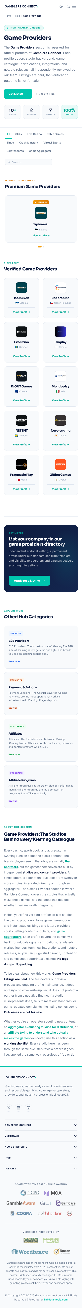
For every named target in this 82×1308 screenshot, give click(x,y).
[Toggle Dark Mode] (61, 6)
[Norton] (62, 1251)
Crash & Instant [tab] (28, 142)
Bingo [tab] (10, 142)
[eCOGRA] (21, 1213)
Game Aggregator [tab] (40, 150)
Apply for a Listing (27, 580)
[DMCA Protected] (51, 1240)
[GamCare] (65, 1203)
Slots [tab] (18, 134)
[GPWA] (30, 1240)
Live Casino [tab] (34, 134)
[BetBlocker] (49, 1213)
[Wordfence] (30, 1251)
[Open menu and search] (71, 6)
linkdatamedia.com (56, 1299)
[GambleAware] (21, 1203)
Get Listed (16, 93)
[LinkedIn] (18, 1108)
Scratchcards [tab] (15, 150)
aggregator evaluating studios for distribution (40, 1027)
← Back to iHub (45, 93)
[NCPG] (29, 1193)
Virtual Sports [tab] (52, 142)
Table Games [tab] (55, 134)
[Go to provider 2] (43, 246)
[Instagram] (28, 1108)
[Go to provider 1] (40, 246)
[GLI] (45, 1203)
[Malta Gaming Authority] (53, 1193)
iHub (17, 15)
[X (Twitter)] (8, 1108)
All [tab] (8, 134)
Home (8, 15)
